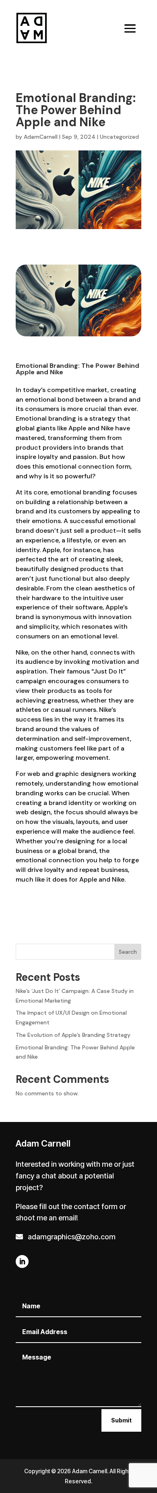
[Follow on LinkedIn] (22, 1261)
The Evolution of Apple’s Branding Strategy (73, 1034)
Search (128, 951)
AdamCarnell (41, 136)
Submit (121, 1420)
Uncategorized (119, 136)
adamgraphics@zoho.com (70, 1236)
